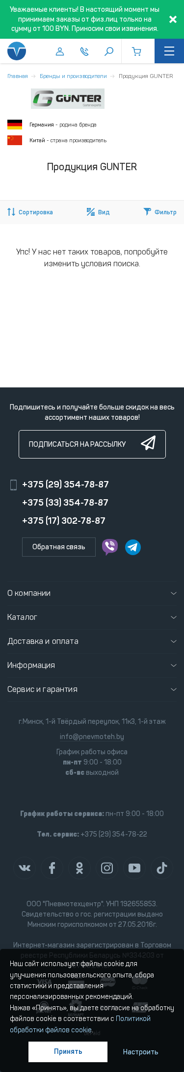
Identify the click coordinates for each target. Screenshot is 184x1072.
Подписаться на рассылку (77, 444)
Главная (17, 76)
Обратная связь (58, 547)
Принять (68, 1051)
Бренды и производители (73, 76)
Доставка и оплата (43, 641)
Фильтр (166, 212)
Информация (31, 665)
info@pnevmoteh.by (92, 737)
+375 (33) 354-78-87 (65, 502)
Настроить (140, 1052)
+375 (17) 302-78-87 (63, 520)
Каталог (22, 617)
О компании (29, 593)
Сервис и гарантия (42, 689)
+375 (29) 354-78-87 (65, 484)
